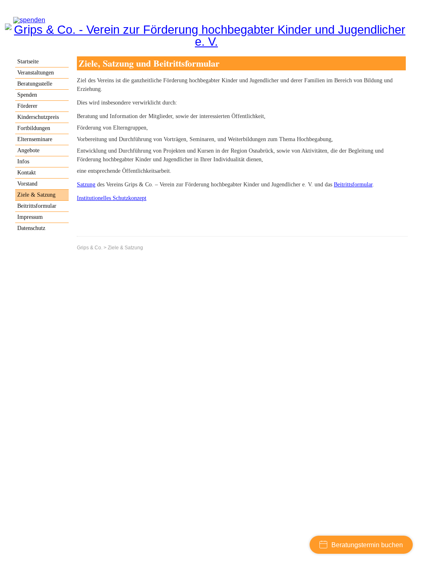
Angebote (28, 150)
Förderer (27, 106)
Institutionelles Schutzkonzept (111, 198)
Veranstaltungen (35, 73)
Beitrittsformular (353, 184)
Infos (23, 161)
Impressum (30, 217)
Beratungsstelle (34, 84)
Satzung (86, 184)
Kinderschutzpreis (38, 117)
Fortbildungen (33, 128)
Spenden (27, 95)
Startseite (28, 61)
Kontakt (26, 173)
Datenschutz (31, 228)
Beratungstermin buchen (367, 544)
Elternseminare (34, 139)
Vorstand (27, 184)
